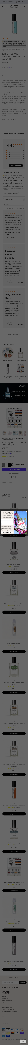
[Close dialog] (26, 511)
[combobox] (2, 524)
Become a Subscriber (7, 532)
